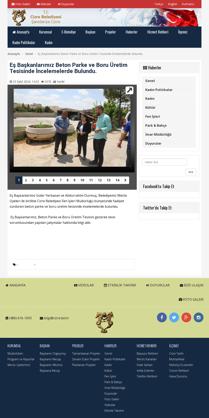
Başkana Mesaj (50, 371)
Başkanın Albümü (51, 365)
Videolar (45, 4)
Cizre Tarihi (176, 353)
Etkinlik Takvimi (121, 285)
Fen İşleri (152, 116)
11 (91, 180)
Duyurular (67, 4)
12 (100, 180)
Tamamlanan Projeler (86, 353)
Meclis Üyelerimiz (19, 365)
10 (82, 180)
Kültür (150, 107)
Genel (150, 81)
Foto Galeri (22, 4)
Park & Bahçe (156, 125)
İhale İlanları (144, 365)
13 (108, 180)
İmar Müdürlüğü (158, 134)
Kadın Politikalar (159, 90)
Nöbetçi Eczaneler (181, 365)
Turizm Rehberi (179, 371)
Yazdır (61, 81)
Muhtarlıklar (177, 359)
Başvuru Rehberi (147, 353)
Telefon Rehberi (147, 376)
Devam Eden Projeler (86, 359)
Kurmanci (187, 4)
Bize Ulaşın (193, 285)
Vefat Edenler (145, 371)
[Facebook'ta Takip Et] (162, 317)
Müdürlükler (15, 353)
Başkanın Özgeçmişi (53, 353)
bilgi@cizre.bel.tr (56, 318)
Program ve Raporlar (21, 359)
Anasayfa (17, 285)
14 (117, 180)
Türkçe (158, 4)
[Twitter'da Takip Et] (174, 317)
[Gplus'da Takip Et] (186, 317)
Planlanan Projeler (84, 365)
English (172, 4)
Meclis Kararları (147, 359)
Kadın (150, 98)
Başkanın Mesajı (50, 359)
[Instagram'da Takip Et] (198, 317)
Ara (191, 172)
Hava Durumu (178, 376)
